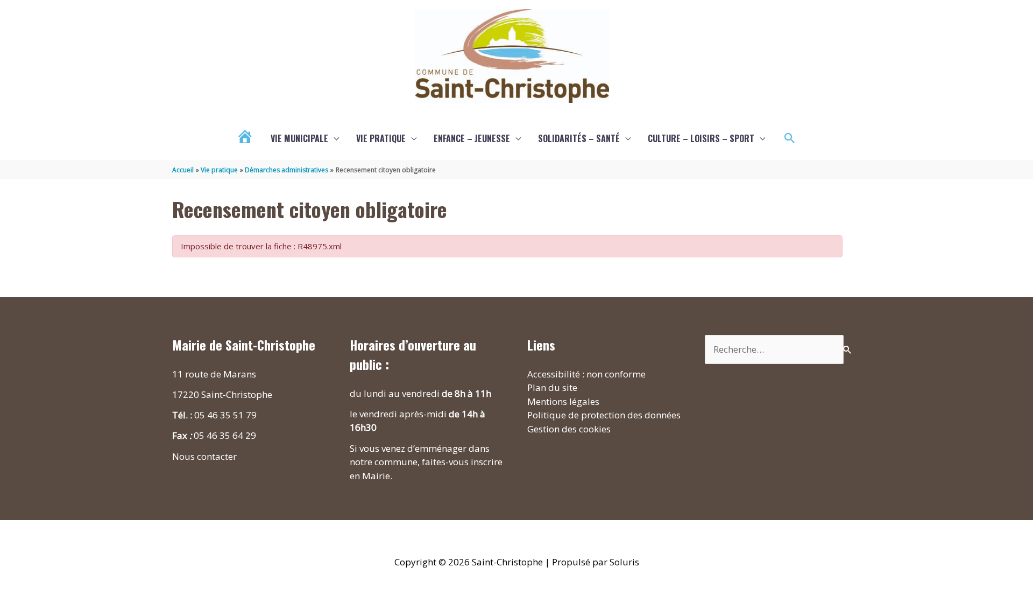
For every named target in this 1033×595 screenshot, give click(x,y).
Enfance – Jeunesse (472, 138)
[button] (790, 138)
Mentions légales (563, 401)
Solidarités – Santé (579, 138)
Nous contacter (204, 456)
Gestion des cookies (569, 429)
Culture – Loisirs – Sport (701, 138)
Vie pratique (381, 138)
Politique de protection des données (604, 415)
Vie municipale (299, 138)
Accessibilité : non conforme (586, 374)
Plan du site (552, 387)
